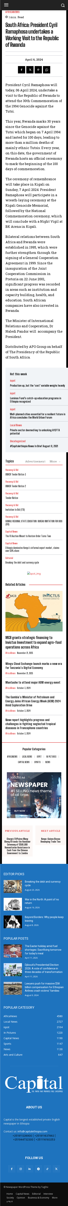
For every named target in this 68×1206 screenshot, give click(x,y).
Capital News (11, 531)
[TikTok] (47, 1168)
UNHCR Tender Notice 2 (15, 486)
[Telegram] (38, 1168)
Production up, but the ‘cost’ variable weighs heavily (37, 385)
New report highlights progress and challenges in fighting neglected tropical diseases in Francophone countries (30, 724)
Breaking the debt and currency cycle (22, 562)
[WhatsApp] (46, 69)
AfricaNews (12, 12)
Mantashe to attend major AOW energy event (32, 682)
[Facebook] (21, 69)
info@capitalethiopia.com (32, 1131)
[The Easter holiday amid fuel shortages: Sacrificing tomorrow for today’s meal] (13, 950)
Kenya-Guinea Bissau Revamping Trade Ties (51, 840)
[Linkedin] (29, 1168)
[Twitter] (30, 69)
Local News (16, 425)
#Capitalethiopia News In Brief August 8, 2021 (34, 446)
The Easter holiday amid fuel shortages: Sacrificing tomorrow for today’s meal (43, 950)
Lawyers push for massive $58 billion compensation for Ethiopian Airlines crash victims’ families (44, 987)
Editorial (9, 558)
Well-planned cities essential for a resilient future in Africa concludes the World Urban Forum (37, 415)
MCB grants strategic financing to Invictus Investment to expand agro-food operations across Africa (33, 642)
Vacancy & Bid (11, 470)
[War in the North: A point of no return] (13, 904)
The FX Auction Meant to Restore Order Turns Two (28, 536)
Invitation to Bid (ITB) (15, 509)
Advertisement (35, 461)
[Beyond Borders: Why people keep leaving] (13, 921)
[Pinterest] (38, 69)
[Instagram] (20, 1168)
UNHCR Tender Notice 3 (15, 474)
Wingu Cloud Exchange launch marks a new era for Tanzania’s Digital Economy (33, 666)
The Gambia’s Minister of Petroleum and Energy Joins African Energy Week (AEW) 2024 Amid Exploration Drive (33, 701)
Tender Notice (11, 497)
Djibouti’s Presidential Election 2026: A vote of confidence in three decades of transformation (44, 968)
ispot (12, 380)
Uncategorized (17, 441)
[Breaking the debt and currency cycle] (13, 886)
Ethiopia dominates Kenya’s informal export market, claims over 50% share (32, 549)
